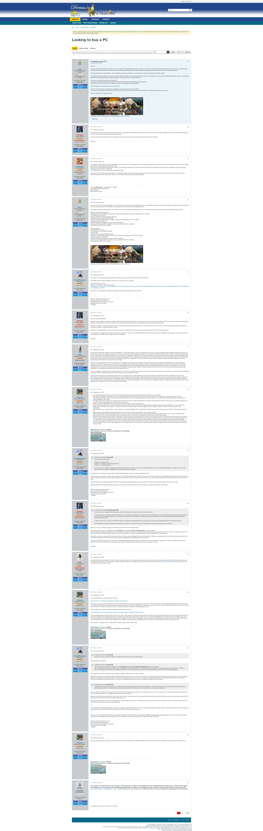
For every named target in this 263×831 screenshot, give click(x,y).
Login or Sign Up (186, 1)
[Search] (190, 10)
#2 (188, 127)
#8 (188, 389)
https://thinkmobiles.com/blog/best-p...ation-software (106, 789)
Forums (75, 19)
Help (169, 820)
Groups (106, 19)
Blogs (85, 19)
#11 (188, 554)
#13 (188, 648)
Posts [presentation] (75, 48)
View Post (112, 457)
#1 (188, 61)
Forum (77, 27)
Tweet (81, 87)
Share (81, 85)
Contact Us (176, 820)
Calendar (113, 23)
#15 (188, 782)
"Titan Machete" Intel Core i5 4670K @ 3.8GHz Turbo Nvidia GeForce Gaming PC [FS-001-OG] (117, 612)
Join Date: (77, 81)
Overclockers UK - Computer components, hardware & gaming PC (109, 601)
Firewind (80, 397)
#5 (188, 272)
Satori (80, 69)
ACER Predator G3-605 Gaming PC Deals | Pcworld (105, 86)
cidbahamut (80, 166)
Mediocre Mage (98, 191)
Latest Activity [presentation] (84, 48)
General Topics (85, 27)
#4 (188, 199)
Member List (103, 23)
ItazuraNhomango (80, 280)
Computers (93, 27)
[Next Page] (182, 52)
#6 (188, 312)
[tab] (75, 48)
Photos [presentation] (93, 48)
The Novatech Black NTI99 (170, 561)
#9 (188, 450)
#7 (188, 346)
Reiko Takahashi (95, 431)
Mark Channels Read (90, 23)
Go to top (186, 820)
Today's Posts (76, 23)
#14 (188, 735)
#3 (188, 158)
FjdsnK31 (79, 790)
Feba (79, 354)
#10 (188, 503)
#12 (188, 592)
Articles (95, 19)
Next (187, 813)
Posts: (78, 82)
